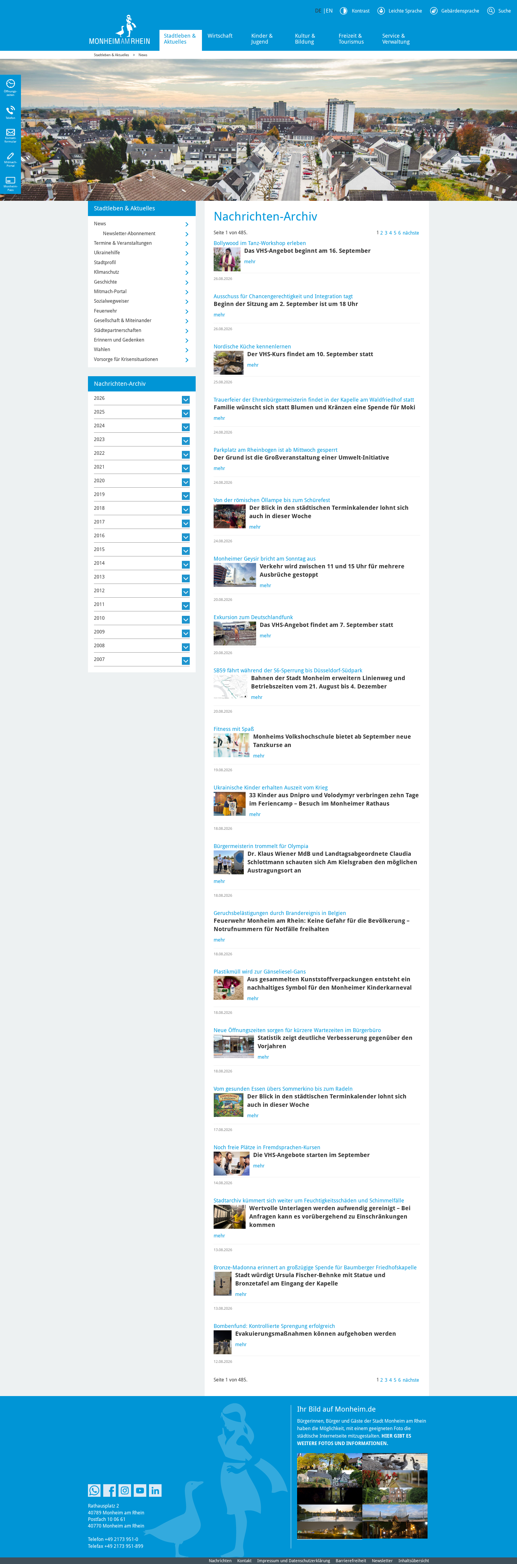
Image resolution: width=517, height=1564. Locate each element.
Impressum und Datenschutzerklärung (293, 1560)
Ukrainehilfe (107, 252)
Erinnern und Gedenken (119, 340)
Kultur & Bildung (305, 39)
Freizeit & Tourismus (351, 39)
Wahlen (102, 349)
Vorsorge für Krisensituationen (126, 359)
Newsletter (382, 1560)
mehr (250, 261)
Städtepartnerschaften (117, 330)
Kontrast (360, 11)
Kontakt (244, 1560)
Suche (504, 11)
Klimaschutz (106, 272)
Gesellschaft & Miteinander (122, 320)
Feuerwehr (105, 311)
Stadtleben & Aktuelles (180, 39)
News (143, 55)
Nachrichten (220, 1560)
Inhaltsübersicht (414, 1560)
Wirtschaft (220, 36)
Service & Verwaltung (396, 39)
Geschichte (105, 282)
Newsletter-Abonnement (129, 233)
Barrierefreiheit (351, 1560)
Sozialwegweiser (111, 301)
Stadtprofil (105, 262)
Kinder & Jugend (262, 39)
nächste (411, 233)
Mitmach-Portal (110, 291)
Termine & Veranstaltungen (123, 243)
